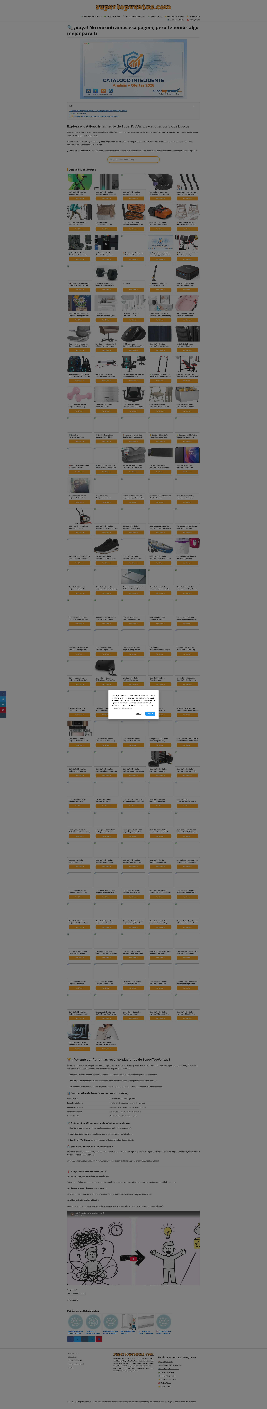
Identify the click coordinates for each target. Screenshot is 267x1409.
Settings (138, 714)
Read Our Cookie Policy (123, 708)
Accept (150, 714)
